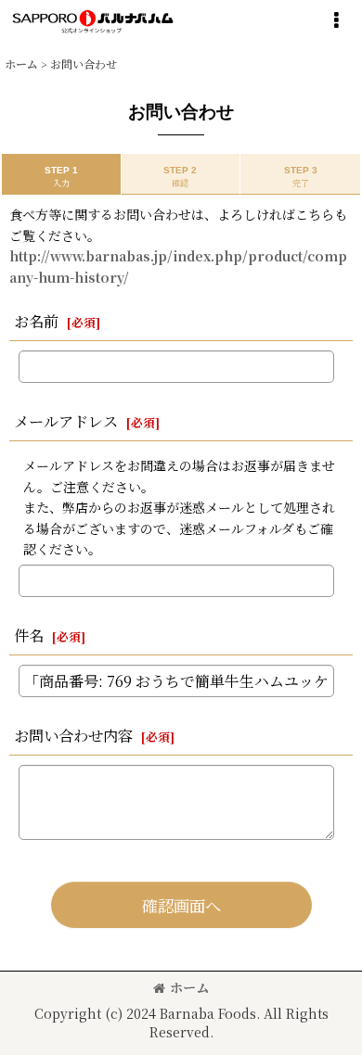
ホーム (189, 987)
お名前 (36, 321)
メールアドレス (66, 421)
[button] (336, 20)
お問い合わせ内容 (73, 735)
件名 (29, 635)
